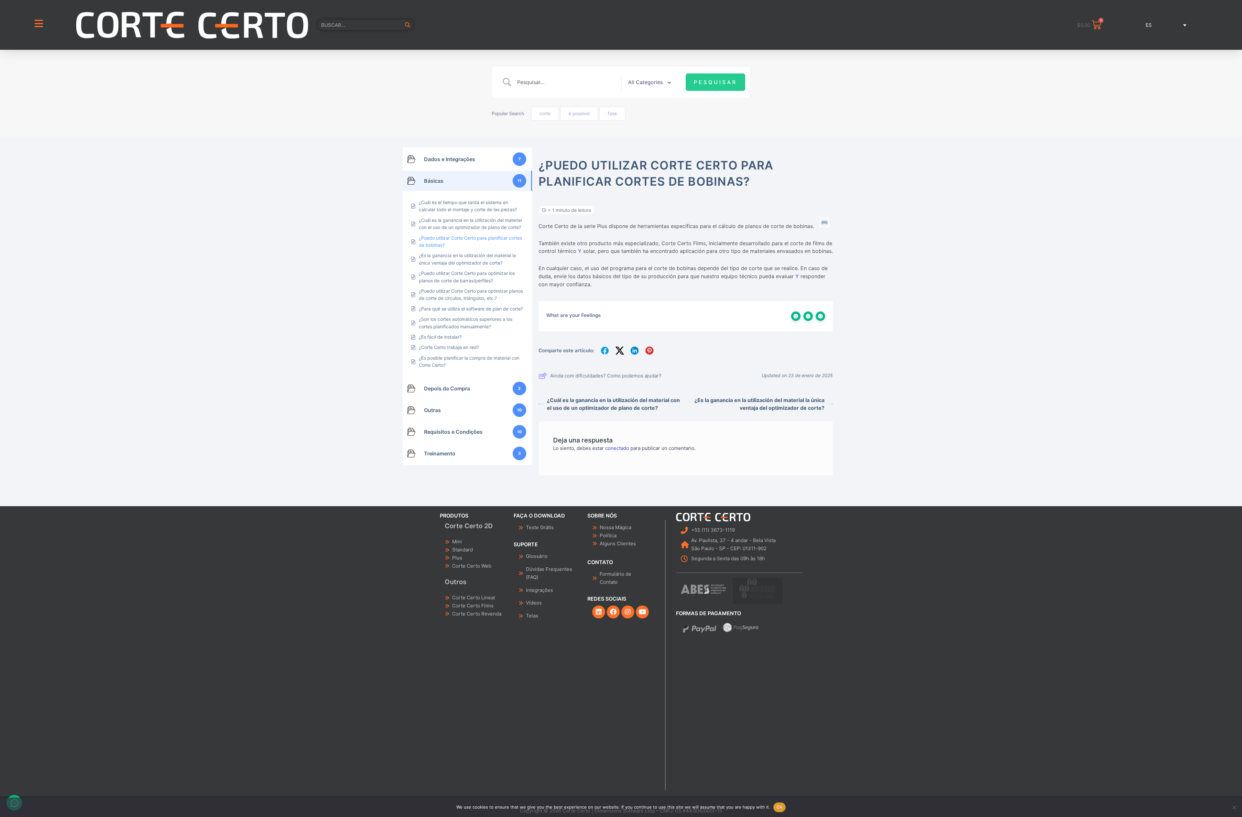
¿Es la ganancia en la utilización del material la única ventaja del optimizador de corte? (759, 404)
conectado (617, 448)
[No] (1234, 807)
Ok (779, 807)
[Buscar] (407, 25)
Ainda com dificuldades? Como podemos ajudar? (605, 376)
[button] (1152, 24)
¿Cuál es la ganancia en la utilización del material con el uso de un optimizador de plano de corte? (613, 404)
